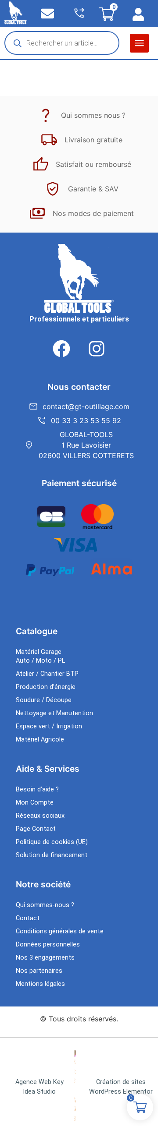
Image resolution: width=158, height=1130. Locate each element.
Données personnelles (48, 944)
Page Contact (36, 829)
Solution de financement (51, 855)
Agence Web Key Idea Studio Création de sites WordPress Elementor (84, 1086)
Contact (28, 918)
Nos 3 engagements (45, 957)
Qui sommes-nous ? (45, 905)
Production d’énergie (45, 687)
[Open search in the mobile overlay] (62, 43)
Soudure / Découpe (44, 700)
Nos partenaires (39, 971)
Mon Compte (35, 802)
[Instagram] (96, 348)
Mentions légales (40, 984)
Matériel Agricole (40, 739)
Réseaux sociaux (40, 815)
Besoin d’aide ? (37, 789)
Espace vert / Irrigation (49, 726)
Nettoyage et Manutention (54, 713)
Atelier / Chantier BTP (47, 674)
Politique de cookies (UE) (52, 842)
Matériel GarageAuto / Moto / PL (40, 656)
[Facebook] (61, 348)
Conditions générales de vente (60, 931)
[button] (139, 43)
